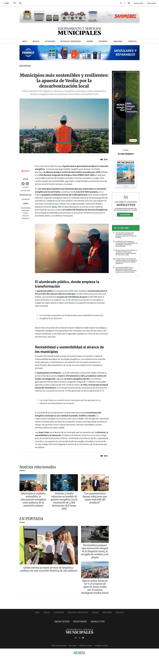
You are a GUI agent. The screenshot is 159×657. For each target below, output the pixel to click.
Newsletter (97, 621)
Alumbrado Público (25, 211)
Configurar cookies (101, 645)
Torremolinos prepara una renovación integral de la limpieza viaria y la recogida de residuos (126, 235)
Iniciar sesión (138, 3)
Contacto (120, 612)
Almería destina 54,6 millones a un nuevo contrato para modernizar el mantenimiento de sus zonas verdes (126, 252)
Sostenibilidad (26, 208)
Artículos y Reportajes (78, 612)
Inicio (37, 612)
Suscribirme (125, 214)
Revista (46, 612)
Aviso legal (72, 645)
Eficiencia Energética (25, 217)
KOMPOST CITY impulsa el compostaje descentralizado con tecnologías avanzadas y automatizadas (127, 244)
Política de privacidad (58, 645)
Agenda (95, 612)
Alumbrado (25, 199)
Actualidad (59, 612)
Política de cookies (85, 645)
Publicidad (107, 612)
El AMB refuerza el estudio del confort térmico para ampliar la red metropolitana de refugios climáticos (126, 261)
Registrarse (151, 3)
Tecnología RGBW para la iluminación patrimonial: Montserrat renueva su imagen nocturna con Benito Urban (126, 270)
